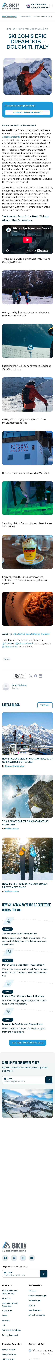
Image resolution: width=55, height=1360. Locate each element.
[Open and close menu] (51, 6)
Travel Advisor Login (37, 1296)
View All (45, 705)
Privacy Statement (10, 1335)
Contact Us (7, 1311)
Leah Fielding (17, 29)
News (6, 659)
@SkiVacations (9, 646)
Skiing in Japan (8, 1350)
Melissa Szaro (12, 828)
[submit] (48, 1079)
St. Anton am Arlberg (26, 634)
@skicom (7, 643)
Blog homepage (9, 17)
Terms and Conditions (11, 1330)
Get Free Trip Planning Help (27, 1043)
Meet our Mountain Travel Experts (10, 1292)
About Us (6, 1298)
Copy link (21, 676)
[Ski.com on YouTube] (32, 1258)
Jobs (4, 1325)
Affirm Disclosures (37, 1315)
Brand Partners (35, 1310)
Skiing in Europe (9, 1354)
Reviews (5, 1320)
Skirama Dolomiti (11, 137)
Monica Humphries (14, 766)
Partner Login (34, 1300)
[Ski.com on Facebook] (5, 1258)
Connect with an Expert (27, 112)
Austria (45, 634)
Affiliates (32, 1291)
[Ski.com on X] (14, 1258)
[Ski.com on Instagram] (23, 1258)
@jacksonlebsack (24, 643)
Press (4, 1316)
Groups (32, 1305)
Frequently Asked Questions (9, 1304)
